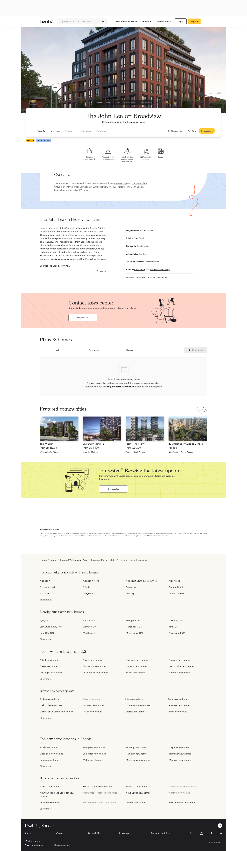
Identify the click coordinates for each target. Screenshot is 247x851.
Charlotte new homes (137, 660)
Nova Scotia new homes (138, 792)
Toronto (122, 186)
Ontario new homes (50, 802)
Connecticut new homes (137, 705)
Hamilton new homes (137, 753)
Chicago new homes (179, 660)
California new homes (51, 705)
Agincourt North (91, 580)
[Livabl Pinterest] (221, 833)
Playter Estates (146, 230)
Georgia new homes (135, 711)
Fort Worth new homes (94, 666)
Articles (145, 21)
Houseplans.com (62, 845)
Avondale (44, 593)
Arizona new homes (135, 699)
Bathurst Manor (177, 593)
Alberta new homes (50, 786)
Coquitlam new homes (51, 753)
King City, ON (47, 633)
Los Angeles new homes (95, 672)
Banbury (130, 593)
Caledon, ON (175, 620)
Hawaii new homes (177, 711)
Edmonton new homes (94, 753)
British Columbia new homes (97, 786)
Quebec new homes (136, 802)
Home (44, 560)
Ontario (53, 560)
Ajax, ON (44, 620)
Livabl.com (148, 536)
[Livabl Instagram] (201, 833)
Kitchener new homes (180, 753)
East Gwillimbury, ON (51, 626)
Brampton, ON (133, 620)
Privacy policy (126, 833)
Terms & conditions (160, 833)
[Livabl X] (190, 833)
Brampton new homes (94, 747)
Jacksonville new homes (181, 666)
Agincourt (45, 580)
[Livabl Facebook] (211, 833)
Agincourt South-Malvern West (141, 580)
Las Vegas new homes (51, 672)
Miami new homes (135, 672)
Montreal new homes (180, 760)
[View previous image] (29, 71)
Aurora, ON (89, 620)
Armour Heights (177, 587)
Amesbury (131, 587)
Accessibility (94, 833)
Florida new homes (92, 711)
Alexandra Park (47, 587)
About (28, 833)
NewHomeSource (34, 845)
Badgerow (88, 593)
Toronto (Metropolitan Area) (74, 560)
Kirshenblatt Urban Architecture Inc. (152, 277)
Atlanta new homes (49, 660)
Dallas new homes (49, 666)
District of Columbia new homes (56, 711)
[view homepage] (47, 21)
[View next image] (217, 71)
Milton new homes (92, 760)
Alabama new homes (50, 699)
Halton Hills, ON (134, 626)
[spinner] (103, 21)
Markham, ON (90, 633)
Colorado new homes (93, 705)
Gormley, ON (89, 626)
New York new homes (180, 672)
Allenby (87, 587)
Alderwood (174, 580)
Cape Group (111, 122)
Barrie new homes (49, 747)
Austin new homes (92, 660)
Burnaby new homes (136, 747)
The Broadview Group (134, 122)
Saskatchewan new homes (182, 802)
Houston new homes (136, 666)
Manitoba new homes (137, 786)
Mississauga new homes (138, 760)
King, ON (173, 626)
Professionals (163, 21)
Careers (60, 833)
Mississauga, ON (134, 633)
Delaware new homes (179, 705)
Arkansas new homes (178, 699)
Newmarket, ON (177, 633)
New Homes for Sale (125, 21)
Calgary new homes (179, 747)
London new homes (50, 760)
